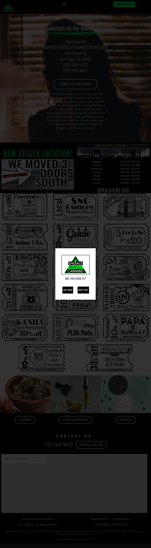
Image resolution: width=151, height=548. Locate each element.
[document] (75, 274)
